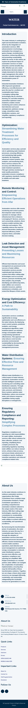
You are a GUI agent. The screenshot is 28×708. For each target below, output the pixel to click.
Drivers (3, 655)
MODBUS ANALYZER (6, 661)
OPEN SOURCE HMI (6, 658)
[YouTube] (6, 691)
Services (3, 649)
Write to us (8, 601)
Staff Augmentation (6, 677)
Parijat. (14, 705)
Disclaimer (4, 680)
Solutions (3, 652)
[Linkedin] (2, 691)
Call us (7, 595)
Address (7, 606)
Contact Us (4, 674)
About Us (3, 671)
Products (3, 646)
